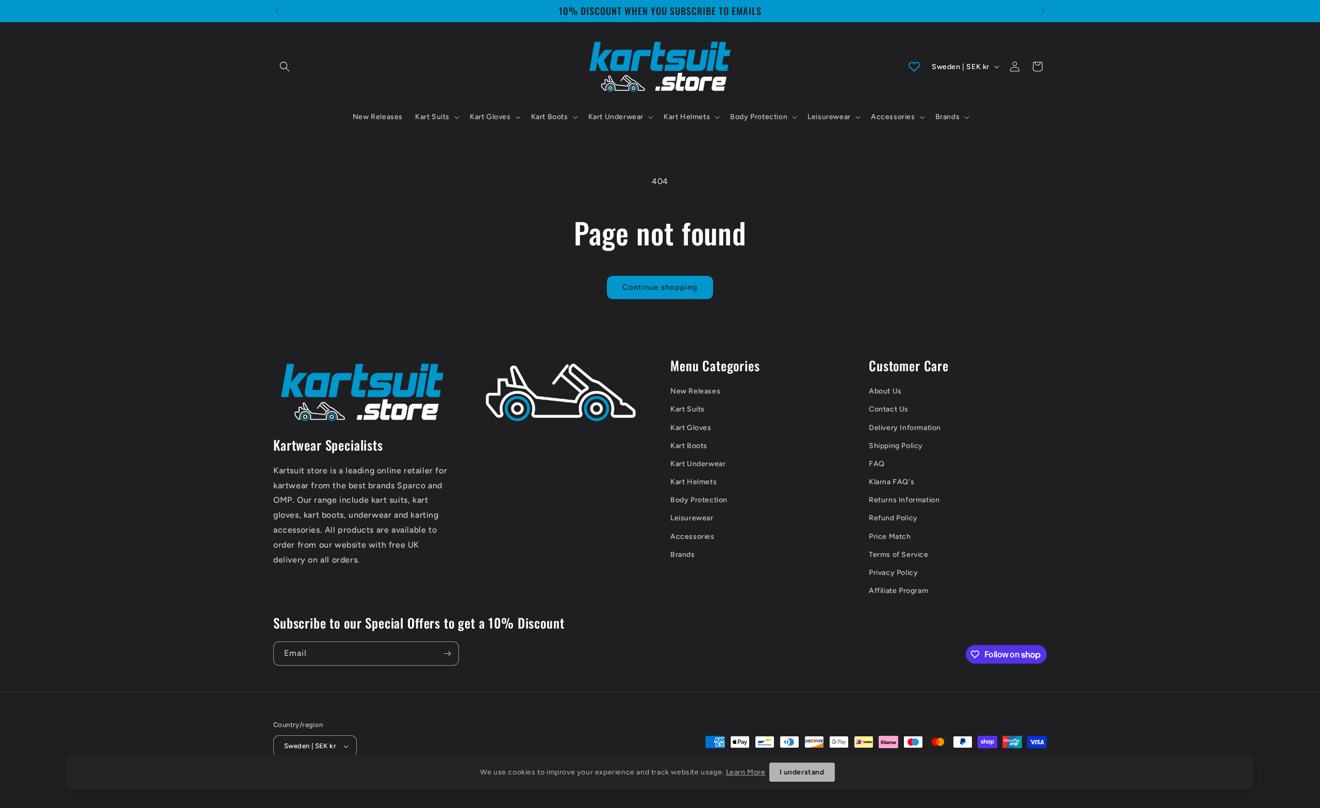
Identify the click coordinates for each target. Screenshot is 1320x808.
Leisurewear (692, 518)
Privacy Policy (893, 572)
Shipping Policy (896, 445)
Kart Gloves (691, 427)
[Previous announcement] (277, 11)
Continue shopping (660, 287)
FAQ (877, 463)
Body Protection (699, 500)
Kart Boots (688, 445)
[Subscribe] (447, 653)
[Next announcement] (1043, 11)
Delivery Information (905, 427)
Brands (682, 554)
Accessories (692, 536)
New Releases (695, 391)
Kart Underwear (697, 463)
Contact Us (889, 409)
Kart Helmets (693, 481)
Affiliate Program (898, 590)
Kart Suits (687, 409)
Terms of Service (899, 554)
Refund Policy (893, 518)
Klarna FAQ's (891, 481)
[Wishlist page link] (914, 66)
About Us (885, 391)
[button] (284, 66)
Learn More (746, 772)
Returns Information (904, 500)
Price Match (890, 536)
